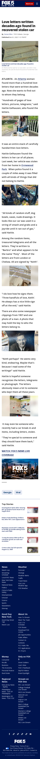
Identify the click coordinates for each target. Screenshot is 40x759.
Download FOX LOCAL (23, 631)
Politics (4, 587)
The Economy (7, 668)
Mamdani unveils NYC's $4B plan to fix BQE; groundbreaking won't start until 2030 (13, 529)
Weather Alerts (23, 575)
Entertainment (7, 595)
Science (4, 600)
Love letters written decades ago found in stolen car (18, 65)
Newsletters (6, 606)
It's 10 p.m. (22, 651)
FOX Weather (23, 588)
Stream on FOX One (23, 680)
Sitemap (5, 608)
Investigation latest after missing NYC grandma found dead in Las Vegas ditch (13, 509)
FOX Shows (22, 627)
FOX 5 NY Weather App (23, 584)
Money (5, 656)
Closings (21, 573)
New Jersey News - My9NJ (8, 686)
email (30, 734)
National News (7, 585)
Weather (22, 567)
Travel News (22, 581)
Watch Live (29, 4)
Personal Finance (8, 670)
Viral (18, 492)
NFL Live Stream (24, 685)
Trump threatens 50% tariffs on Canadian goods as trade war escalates (13, 539)
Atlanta (22, 78)
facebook (9, 734)
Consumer (5, 660)
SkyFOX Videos (23, 670)
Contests (21, 643)
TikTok (18, 734)
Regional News (6, 680)
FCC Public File (23, 645)
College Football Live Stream (24, 688)
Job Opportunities (24, 635)
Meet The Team (24, 620)
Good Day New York (7, 615)
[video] (32, 510)
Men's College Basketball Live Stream (23, 706)
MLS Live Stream (24, 722)
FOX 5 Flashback (24, 668)
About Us (22, 614)
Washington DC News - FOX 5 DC (8, 697)
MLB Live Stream (24, 692)
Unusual (5, 598)
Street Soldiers (23, 662)
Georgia (26, 34)
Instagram (13, 734)
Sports (4, 603)
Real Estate (6, 673)
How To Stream (24, 617)
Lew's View (22, 665)
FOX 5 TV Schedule (21, 624)
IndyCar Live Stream (22, 701)
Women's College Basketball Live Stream (24, 713)
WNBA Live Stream (22, 719)
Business (5, 665)
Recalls (4, 662)
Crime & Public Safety (7, 591)
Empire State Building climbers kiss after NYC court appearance (13, 518)
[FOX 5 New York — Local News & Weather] (8, 3)
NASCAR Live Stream (23, 696)
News (4, 567)
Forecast (21, 570)
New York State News (7, 581)
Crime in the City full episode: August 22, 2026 (12, 548)
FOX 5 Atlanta (18, 34)
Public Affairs (22, 637)
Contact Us (22, 640)
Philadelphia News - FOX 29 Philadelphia (7, 691)
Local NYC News (8, 577)
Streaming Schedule (5, 574)
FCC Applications (24, 648)
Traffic (20, 578)
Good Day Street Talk (8, 621)
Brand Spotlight (23, 673)
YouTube (22, 734)
